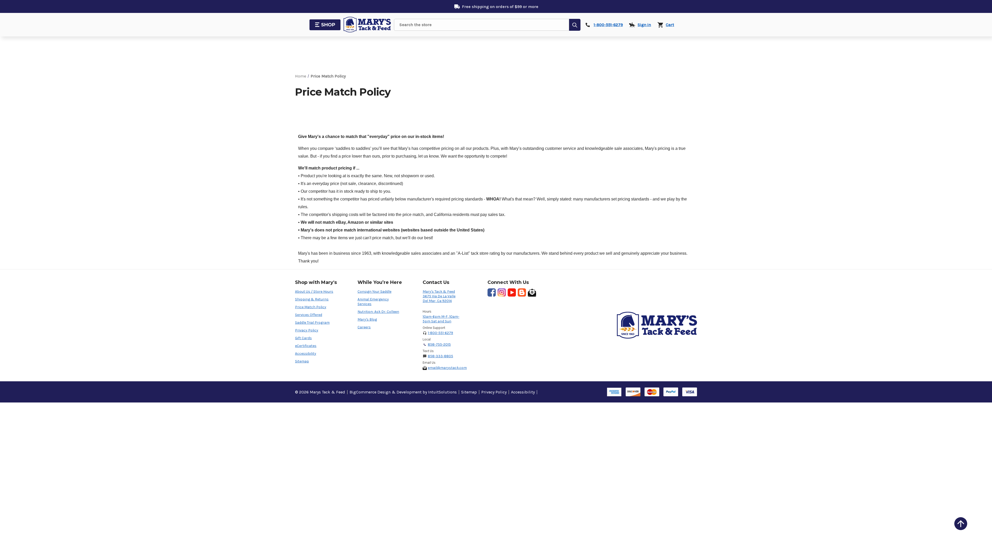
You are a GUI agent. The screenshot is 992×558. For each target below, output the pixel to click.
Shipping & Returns (312, 299)
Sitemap (302, 361)
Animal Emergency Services (373, 301)
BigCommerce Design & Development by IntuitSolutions (403, 392)
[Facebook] (491, 292)
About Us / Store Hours (314, 291)
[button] (960, 523)
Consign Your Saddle (374, 291)
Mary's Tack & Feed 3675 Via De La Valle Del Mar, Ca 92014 (439, 296)
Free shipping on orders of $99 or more (500, 6)
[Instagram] (502, 292)
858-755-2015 (439, 344)
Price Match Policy (310, 307)
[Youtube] (512, 292)
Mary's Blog (367, 319)
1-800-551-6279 (440, 333)
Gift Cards (303, 338)
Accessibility (305, 353)
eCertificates (305, 346)
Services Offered (308, 315)
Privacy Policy (306, 330)
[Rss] (522, 292)
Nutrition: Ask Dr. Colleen (378, 311)
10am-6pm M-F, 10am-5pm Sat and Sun (441, 318)
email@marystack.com (447, 368)
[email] (532, 292)
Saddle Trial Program (312, 322)
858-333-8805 (440, 356)
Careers (364, 327)
